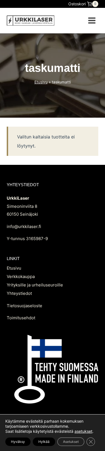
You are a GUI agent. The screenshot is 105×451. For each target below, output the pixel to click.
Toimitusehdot (21, 317)
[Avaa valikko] (91, 20)
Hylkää (44, 441)
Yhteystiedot (19, 293)
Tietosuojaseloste (24, 305)
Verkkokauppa (21, 276)
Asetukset (71, 441)
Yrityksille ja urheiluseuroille (35, 285)
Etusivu (41, 82)
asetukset (83, 431)
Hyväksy (18, 441)
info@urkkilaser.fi (24, 226)
